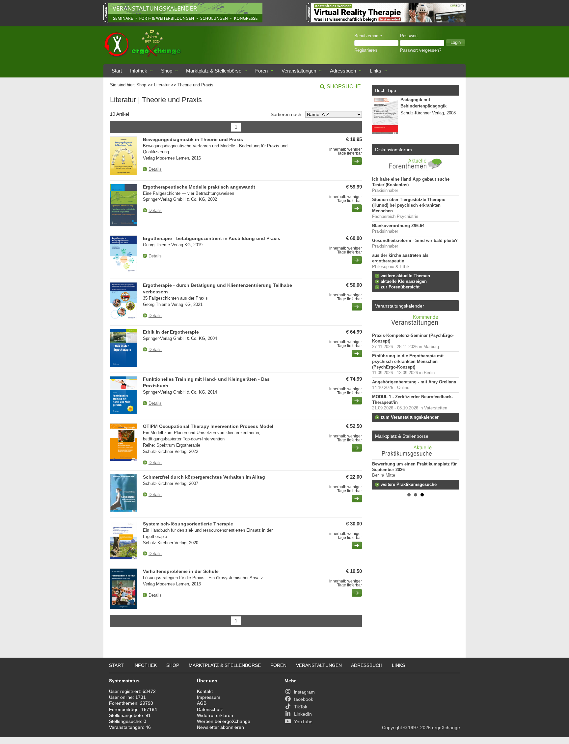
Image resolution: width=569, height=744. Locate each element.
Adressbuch (343, 71)
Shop (166, 71)
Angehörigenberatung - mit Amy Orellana (414, 382)
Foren (261, 71)
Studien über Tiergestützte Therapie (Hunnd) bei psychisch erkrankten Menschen (408, 205)
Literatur (162, 85)
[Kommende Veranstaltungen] (415, 327)
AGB (201, 703)
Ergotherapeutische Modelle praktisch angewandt (199, 187)
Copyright (392, 727)
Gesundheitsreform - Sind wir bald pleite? (415, 240)
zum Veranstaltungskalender (410, 417)
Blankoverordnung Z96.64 (398, 225)
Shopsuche (344, 86)
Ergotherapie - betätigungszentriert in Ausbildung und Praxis (211, 238)
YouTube (303, 721)
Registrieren (365, 50)
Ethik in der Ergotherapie (171, 332)
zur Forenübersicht (400, 287)
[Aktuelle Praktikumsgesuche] (415, 450)
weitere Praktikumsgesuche (409, 484)
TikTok (300, 706)
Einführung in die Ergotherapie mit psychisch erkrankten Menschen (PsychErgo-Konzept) (408, 362)
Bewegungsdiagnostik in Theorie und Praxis (193, 139)
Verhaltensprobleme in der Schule (181, 571)
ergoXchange (446, 727)
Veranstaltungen (299, 71)
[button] (455, 42)
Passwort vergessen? (420, 50)
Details (155, 169)
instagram (304, 692)
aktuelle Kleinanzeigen (404, 281)
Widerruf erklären (215, 715)
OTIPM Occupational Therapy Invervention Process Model (208, 426)
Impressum (208, 697)
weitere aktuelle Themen (405, 276)
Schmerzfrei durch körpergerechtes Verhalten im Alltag (204, 477)
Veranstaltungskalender (399, 306)
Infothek (138, 71)
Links (375, 71)
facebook (303, 699)
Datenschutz (210, 709)
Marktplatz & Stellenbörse (213, 71)
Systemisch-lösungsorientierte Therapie (188, 523)
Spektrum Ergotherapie (178, 445)
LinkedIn (303, 714)
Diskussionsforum (393, 149)
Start (117, 71)
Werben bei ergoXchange (223, 721)
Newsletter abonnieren (220, 727)
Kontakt (205, 691)
